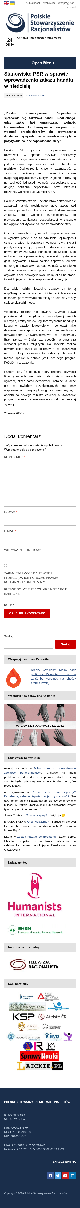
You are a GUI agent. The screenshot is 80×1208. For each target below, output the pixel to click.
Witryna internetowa (22, 550)
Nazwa (10, 512)
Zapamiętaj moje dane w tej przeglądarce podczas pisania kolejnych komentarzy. (31, 578)
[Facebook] (50, 1175)
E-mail (10, 531)
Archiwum (49, 3)
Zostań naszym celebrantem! (36, 836)
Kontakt (71, 7)
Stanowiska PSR (35, 95)
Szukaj (8, 636)
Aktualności (33, 3)
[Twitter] (58, 1175)
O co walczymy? (36, 815)
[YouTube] (65, 1175)
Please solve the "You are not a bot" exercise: (35, 591)
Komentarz (14, 457)
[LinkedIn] (72, 1175)
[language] (7, 3)
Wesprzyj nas (66, 3)
